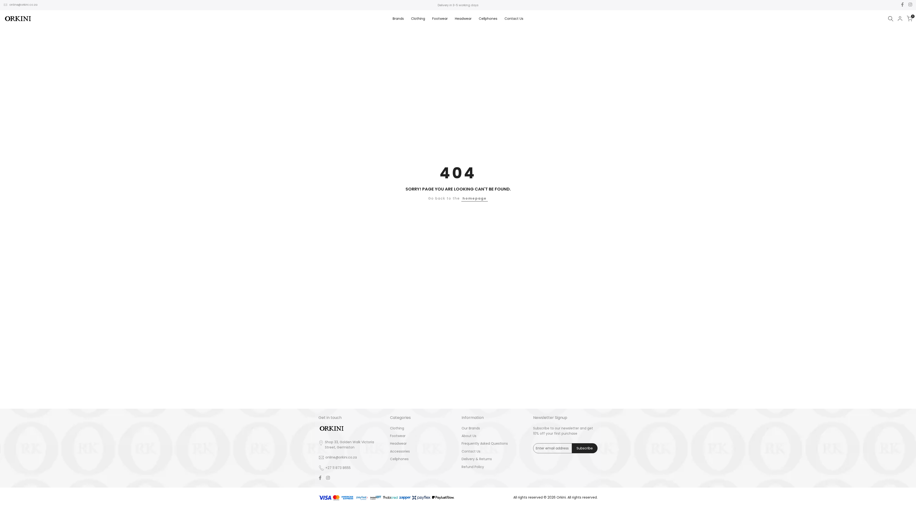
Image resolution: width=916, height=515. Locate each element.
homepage (475, 198)
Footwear (398, 435)
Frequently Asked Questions (485, 443)
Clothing (397, 428)
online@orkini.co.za (23, 5)
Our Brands (471, 428)
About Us (469, 435)
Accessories (400, 451)
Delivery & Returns (477, 459)
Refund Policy (473, 466)
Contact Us (471, 451)
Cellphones (399, 459)
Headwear (398, 443)
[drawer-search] (890, 18)
